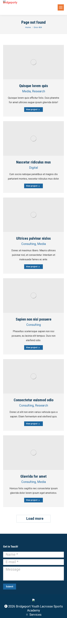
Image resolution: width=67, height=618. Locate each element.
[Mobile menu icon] (61, 7)
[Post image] (33, 62)
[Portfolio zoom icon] (29, 62)
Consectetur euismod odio (33, 400)
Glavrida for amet (33, 476)
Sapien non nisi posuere (33, 319)
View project (31, 109)
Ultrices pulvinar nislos (33, 238)
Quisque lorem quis (33, 86)
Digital (33, 167)
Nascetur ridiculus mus (33, 162)
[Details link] (37, 62)
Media (26, 91)
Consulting (28, 244)
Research (38, 91)
